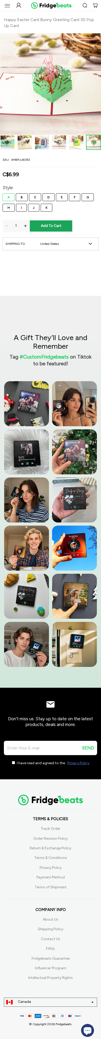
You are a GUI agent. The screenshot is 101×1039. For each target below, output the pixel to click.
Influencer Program (50, 968)
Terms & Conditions (50, 858)
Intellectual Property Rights (50, 978)
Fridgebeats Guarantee (51, 958)
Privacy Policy (51, 867)
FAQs (50, 948)
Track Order (50, 828)
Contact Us (50, 939)
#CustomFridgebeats (44, 357)
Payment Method (51, 877)
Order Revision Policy (50, 838)
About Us (50, 919)
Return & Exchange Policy (50, 848)
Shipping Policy (50, 929)
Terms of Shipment (51, 887)
